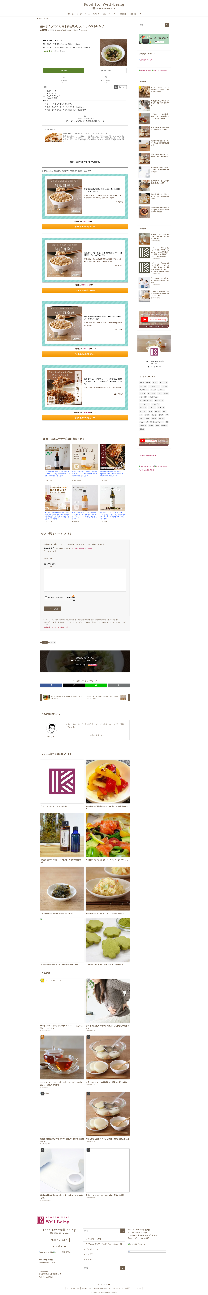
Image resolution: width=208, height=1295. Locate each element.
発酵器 (154, 418)
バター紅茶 (143, 397)
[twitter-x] (151, 367)
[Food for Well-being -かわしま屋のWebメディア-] (104, 6)
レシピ (44, 30)
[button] (44, 51)
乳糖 (150, 411)
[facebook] (148, 367)
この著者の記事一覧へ (96, 735)
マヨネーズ (143, 408)
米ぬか (142, 422)
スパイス (142, 393)
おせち (148, 383)
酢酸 (157, 425)
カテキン (161, 390)
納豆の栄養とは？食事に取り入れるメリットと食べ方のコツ (85, 133)
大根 (141, 415)
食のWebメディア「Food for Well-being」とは (104, 1244)
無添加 (161, 415)
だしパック (163, 383)
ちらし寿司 (143, 386)
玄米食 (142, 418)
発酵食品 (161, 418)
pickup (142, 383)
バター (166, 393)
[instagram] (154, 367)
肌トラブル (143, 425)
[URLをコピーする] (119, 685)
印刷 (65, 70)
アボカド (164, 386)
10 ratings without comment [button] (81, 548)
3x (124, 87)
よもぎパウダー (154, 386)
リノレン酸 (160, 408)
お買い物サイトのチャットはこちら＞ (57, 627)
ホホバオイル (159, 400)
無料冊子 (89, 1254)
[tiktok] (157, 367)
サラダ (52, 30)
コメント (48, 566)
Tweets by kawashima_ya (147, 455)
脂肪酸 (151, 425)
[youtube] (160, 367)
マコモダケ (155, 404)
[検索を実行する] (167, 25)
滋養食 (147, 415)
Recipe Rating (48, 558)
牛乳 (166, 415)
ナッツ (159, 393)
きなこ (155, 383)
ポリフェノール (144, 404)
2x (120, 87)
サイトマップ (91, 1259)
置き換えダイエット (156, 422)
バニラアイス (153, 397)
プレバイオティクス (146, 400)
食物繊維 (164, 425)
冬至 (164, 411)
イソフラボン (144, 390)
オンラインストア (60, 1240)
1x (116, 87)
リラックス (143, 411)
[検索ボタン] (139, 13)
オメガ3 (153, 390)
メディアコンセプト (94, 1239)
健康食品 (157, 411)
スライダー (151, 393)
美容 (167, 422)
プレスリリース (92, 1249)
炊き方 (154, 415)
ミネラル (152, 408)
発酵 (147, 418)
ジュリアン (52, 736)
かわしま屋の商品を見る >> (85, 227)
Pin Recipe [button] (107, 70)
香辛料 (142, 429)
